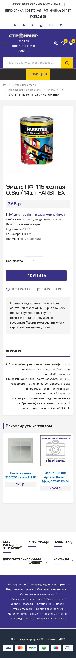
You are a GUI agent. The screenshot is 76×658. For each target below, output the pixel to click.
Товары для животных (50, 618)
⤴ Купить (36, 275)
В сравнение (52, 289)
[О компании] (32, 25)
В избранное (21, 289)
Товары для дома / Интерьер (48, 584)
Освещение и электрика (26, 599)
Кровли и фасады (21, 603)
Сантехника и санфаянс (52, 589)
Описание (14, 351)
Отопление (44, 603)
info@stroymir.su (59, 374)
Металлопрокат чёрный (23, 613)
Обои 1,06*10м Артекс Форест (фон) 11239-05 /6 (55, 477)
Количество (14, 261)
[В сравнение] (26, 460)
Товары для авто (21, 618)
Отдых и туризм (22, 608)
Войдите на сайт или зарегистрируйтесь (36, 214)
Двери (60, 603)
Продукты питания (55, 613)
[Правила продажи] (41, 25)
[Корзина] (61, 25)
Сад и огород (54, 599)
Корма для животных (49, 608)
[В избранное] (15, 460)
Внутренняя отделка (19, 589)
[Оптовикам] (51, 25)
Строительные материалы (37, 594)
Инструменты (17, 584)
